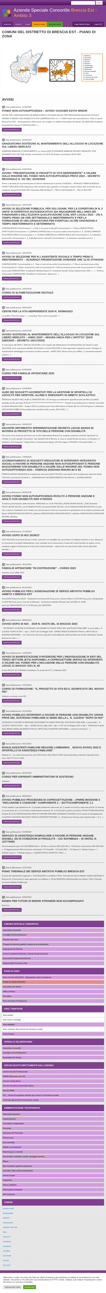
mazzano (6, 1237)
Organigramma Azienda (12, 949)
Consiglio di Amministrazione (14, 935)
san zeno (6, 1265)
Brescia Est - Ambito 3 (55, 12)
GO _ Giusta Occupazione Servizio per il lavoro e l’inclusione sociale (31, 1095)
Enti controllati (8, 1142)
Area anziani (8, 1015)
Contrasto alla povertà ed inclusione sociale (21, 1100)
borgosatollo (8, 1213)
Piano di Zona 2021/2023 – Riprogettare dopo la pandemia (27, 977)
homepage (7, 24)
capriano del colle (10, 1227)
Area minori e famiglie (12, 1020)
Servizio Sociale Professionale (15, 1072)
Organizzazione (9, 1119)
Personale (7, 1128)
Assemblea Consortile (12, 930)
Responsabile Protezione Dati (15, 963)
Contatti (18, 24)
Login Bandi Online (82, 24)
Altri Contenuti (8, 1194)
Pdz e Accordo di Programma (15, 1001)
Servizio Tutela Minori (12, 1081)
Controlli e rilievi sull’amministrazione (18, 1171)
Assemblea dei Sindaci (12, 987)
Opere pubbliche (10, 1185)
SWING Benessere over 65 (14, 1076)
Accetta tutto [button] (29, 1287)
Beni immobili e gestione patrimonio (17, 1166)
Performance (8, 1138)
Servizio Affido (8, 1090)
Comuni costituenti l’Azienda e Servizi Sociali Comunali (25, 954)
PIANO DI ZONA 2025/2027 (14, 982)
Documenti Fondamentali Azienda (17, 958)
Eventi (27, 24)
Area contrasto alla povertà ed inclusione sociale (23, 1029)
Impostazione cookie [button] (12, 1287)
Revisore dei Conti (10, 939)
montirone (7, 1241)
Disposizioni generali (11, 1114)
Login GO (98, 24)
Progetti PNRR (39, 24)
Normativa (7, 996)
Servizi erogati (9, 1175)
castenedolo (8, 1223)
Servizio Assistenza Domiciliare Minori (18, 1086)
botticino (6, 1218)
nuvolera (6, 1251)
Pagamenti (7, 1180)
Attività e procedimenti (12, 1147)
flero (5, 1232)
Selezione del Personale (13, 1133)
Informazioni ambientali (12, 1190)
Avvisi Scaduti (8, 1034)
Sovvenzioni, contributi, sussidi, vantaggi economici (24, 1156)
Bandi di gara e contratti (12, 1152)
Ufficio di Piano (9, 991)
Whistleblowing (55, 24)
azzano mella (8, 1208)
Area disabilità (8, 1024)
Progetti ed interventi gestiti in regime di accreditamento (25, 944)
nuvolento (7, 1246)
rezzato (6, 1260)
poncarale (7, 1256)
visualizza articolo (11, 130)
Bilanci (5, 1161)
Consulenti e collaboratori (13, 1123)
